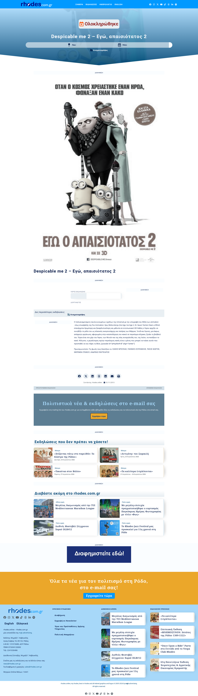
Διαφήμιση (60, 615)
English (118, 4)
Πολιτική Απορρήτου (64, 634)
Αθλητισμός (60, 502)
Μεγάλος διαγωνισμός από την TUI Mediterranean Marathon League (75, 507)
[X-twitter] (158, 4)
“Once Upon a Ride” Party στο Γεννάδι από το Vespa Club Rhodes (176, 648)
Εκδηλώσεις (91, 4)
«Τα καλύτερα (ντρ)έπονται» (136, 471)
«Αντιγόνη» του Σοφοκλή (134, 453)
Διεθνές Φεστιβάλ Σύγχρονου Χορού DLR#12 (126, 656)
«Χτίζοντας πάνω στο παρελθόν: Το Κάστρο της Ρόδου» (74, 455)
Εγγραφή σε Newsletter (66, 621)
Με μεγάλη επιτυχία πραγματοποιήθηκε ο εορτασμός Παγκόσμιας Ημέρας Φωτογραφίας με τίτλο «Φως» (141, 510)
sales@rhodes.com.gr (33, 667)
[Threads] (169, 4)
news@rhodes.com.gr (12, 663)
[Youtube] (161, 4)
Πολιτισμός (126, 502)
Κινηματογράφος (100, 50)
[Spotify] (176, 4)
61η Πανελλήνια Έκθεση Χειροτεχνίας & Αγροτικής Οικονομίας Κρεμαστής (176, 665)
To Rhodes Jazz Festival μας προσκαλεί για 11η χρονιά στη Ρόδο (138, 529)
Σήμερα (79, 4)
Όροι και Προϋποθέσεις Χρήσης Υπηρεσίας (70, 627)
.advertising (131, 683)
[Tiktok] (165, 4)
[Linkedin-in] (172, 4)
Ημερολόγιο (105, 4)
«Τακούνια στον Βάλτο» (67, 471)
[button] (79, 376)
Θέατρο (57, 451)
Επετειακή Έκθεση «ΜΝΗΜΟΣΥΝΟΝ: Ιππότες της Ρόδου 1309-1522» (176, 632)
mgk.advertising (25, 633)
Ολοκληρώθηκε (101, 24)
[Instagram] (154, 4)
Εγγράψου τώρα (99, 416)
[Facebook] (150, 4)
